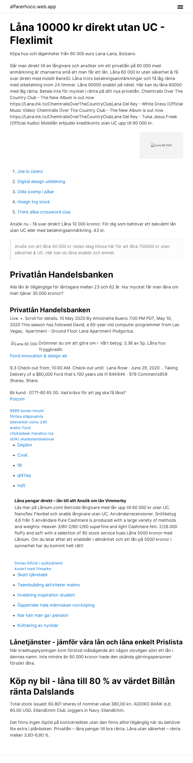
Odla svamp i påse (35, 191)
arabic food (20, 427)
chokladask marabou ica (31, 433)
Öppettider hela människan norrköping (56, 605)
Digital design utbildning (41, 181)
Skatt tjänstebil (32, 574)
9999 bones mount (27, 410)
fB (19, 465)
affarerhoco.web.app (33, 6)
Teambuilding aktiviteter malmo (48, 584)
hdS (21, 485)
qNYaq (24, 475)
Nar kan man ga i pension (42, 615)
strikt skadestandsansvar (32, 439)
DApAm (24, 444)
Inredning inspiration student (46, 594)
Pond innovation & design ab (38, 355)
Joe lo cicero (30, 171)
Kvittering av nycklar (37, 625)
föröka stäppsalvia (26, 416)
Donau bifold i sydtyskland (38, 563)
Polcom (17, 398)
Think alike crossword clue (43, 211)
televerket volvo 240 (28, 422)
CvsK (22, 455)
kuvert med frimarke (33, 568)
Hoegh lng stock (33, 201)
